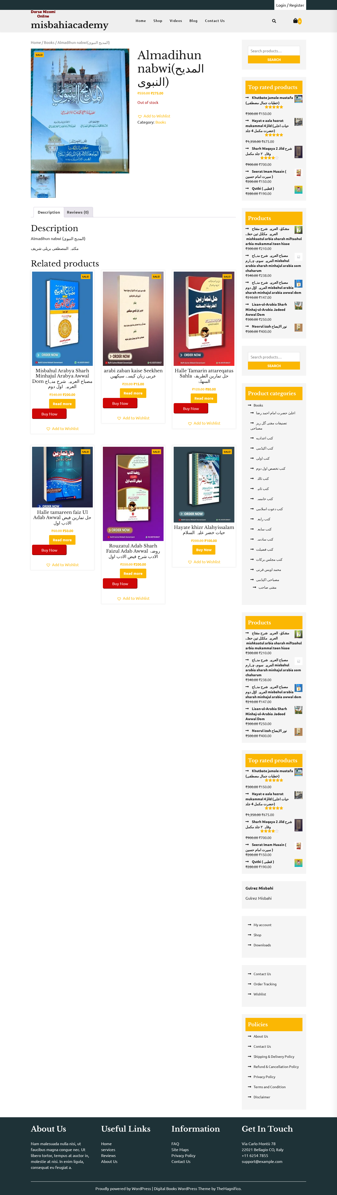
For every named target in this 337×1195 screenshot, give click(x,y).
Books (49, 42)
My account (263, 924)
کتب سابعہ (264, 529)
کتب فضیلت (264, 549)
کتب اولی (263, 458)
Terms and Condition (270, 1086)
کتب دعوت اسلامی (269, 508)
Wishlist (260, 994)
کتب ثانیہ (262, 488)
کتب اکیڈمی (264, 448)
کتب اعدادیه (264, 438)
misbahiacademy (70, 25)
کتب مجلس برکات (269, 559)
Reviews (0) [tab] (78, 212)
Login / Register (290, 4)
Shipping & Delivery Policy (274, 1056)
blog (193, 20)
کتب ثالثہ (262, 478)
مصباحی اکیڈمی (267, 579)
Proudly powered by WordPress (123, 1188)
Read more (62, 403)
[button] (153, 116)
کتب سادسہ (264, 539)
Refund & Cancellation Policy (276, 1066)
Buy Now (49, 413)
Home (141, 20)
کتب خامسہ (264, 498)
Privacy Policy (264, 1076)
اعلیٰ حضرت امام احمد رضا (275, 413)
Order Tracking (265, 984)
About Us (261, 1036)
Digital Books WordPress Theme (182, 1188)
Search (274, 59)
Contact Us (215, 20)
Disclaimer (262, 1097)
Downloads (262, 945)
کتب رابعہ (263, 519)
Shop (157, 20)
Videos (176, 20)
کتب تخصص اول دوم (270, 468)
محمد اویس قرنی (268, 569)
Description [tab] (49, 212)
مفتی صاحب (268, 587)
